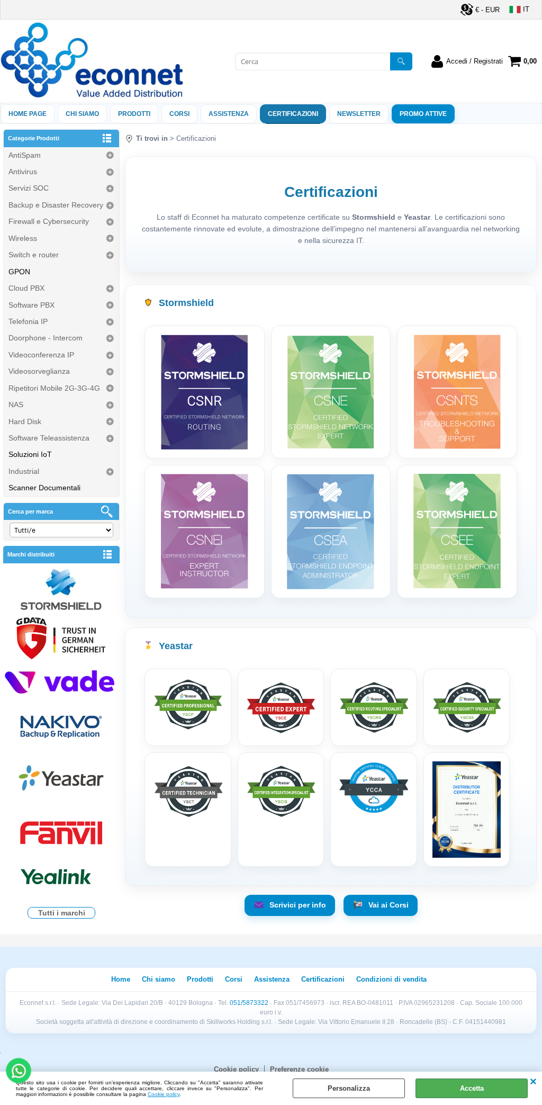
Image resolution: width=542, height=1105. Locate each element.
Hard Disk (24, 421)
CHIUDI (533, 1082)
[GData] (61, 639)
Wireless (22, 238)
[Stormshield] (61, 590)
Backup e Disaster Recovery (55, 205)
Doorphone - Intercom (45, 338)
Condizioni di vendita (391, 979)
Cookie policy (163, 1094)
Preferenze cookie (299, 1069)
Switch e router (33, 254)
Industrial (23, 471)
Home (120, 979)
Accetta (472, 1088)
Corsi (179, 114)
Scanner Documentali (44, 487)
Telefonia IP (28, 321)
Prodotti (134, 114)
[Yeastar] (61, 780)
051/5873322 (249, 1003)
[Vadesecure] (61, 680)
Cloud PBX (26, 288)
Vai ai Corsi (387, 905)
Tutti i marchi (61, 913)
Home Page (27, 114)
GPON (19, 271)
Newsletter (359, 114)
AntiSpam (24, 155)
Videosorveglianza (39, 371)
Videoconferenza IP (41, 355)
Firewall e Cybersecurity (48, 221)
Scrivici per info (296, 905)
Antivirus (22, 171)
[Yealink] (61, 878)
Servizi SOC (28, 188)
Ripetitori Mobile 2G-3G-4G (54, 388)
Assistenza (272, 979)
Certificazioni (293, 114)
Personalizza (349, 1088)
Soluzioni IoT (30, 454)
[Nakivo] (61, 726)
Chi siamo (82, 114)
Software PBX (31, 305)
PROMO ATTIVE (423, 114)
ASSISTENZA (229, 114)
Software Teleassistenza (48, 438)
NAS (15, 404)
